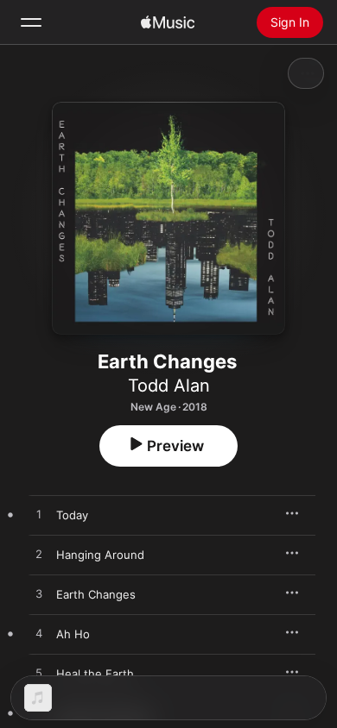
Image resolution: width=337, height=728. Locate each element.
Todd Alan (169, 385)
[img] (167, 22)
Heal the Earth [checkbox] (95, 674)
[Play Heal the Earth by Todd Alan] (39, 673)
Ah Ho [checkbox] (73, 634)
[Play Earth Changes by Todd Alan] (39, 594)
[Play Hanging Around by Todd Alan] (39, 554)
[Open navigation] (31, 22)
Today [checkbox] (72, 515)
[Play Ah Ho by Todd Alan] (39, 634)
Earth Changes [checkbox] (96, 594)
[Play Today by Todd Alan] (39, 515)
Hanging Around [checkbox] (100, 555)
